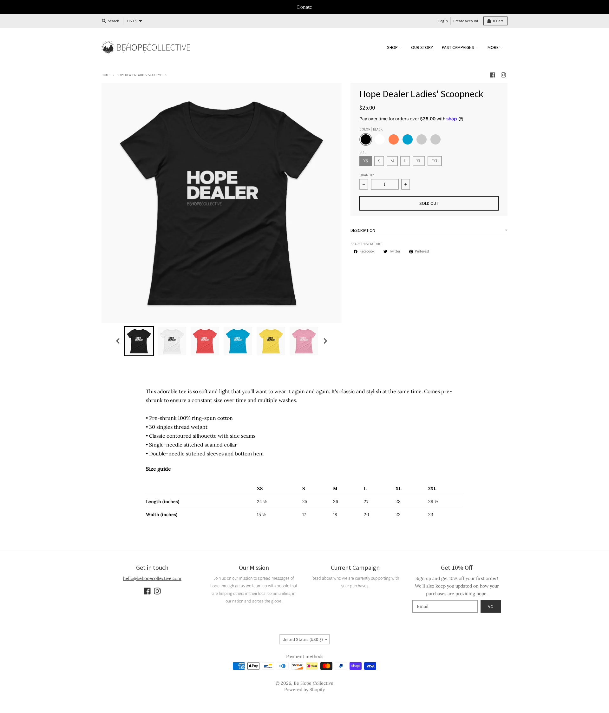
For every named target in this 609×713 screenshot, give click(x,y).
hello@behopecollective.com (152, 578)
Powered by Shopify (304, 689)
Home (106, 75)
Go (491, 606)
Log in (443, 20)
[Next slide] (324, 341)
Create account (465, 20)
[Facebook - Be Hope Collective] (492, 75)
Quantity (366, 175)
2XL (434, 160)
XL (418, 160)
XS (365, 160)
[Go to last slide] (118, 341)
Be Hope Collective (313, 683)
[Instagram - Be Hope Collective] (503, 75)
